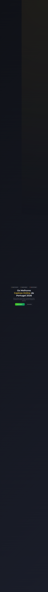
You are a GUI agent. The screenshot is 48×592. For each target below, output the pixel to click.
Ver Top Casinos (20, 304)
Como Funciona (29, 304)
